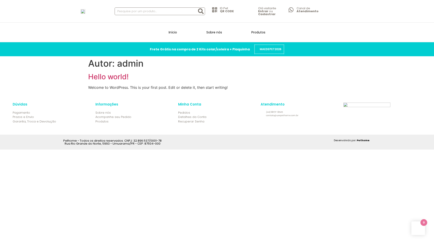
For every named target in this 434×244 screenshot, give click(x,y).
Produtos (258, 32)
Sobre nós (214, 32)
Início (173, 32)
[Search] (201, 11)
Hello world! (108, 76)
